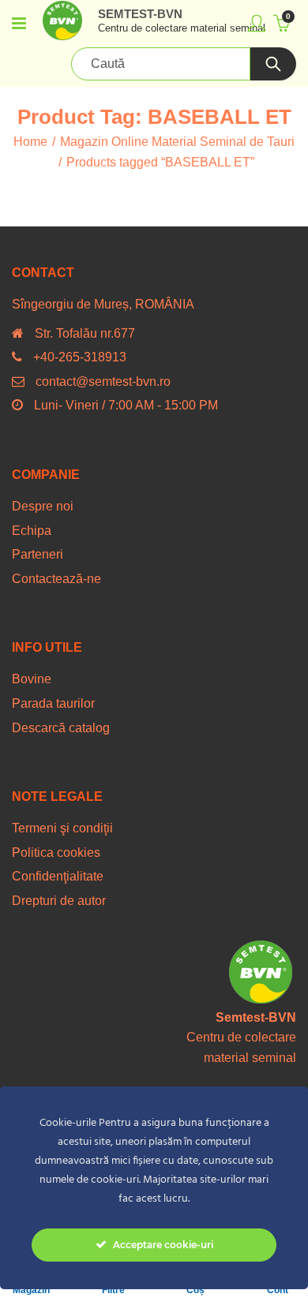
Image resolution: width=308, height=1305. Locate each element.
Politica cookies (56, 852)
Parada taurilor (53, 703)
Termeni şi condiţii (62, 828)
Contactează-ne (56, 578)
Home (30, 141)
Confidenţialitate (57, 876)
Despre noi (42, 506)
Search (273, 63)
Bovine (31, 679)
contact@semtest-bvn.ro (103, 381)
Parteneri (37, 554)
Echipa (31, 530)
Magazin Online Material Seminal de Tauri (177, 141)
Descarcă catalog (61, 728)
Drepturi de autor (59, 900)
